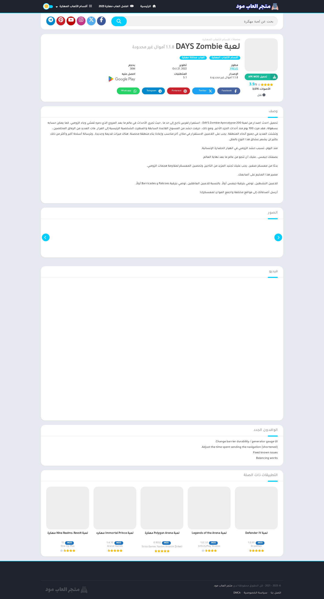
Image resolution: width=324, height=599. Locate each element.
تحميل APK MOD (257, 77)
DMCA (236, 593)
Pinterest (176, 91)
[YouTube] (71, 21)
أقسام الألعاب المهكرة (74, 6)
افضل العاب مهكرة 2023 (114, 6)
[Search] (119, 21)
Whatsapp (126, 91)
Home (236, 40)
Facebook (227, 91)
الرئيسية (146, 6)
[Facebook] (101, 21)
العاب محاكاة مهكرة (193, 57)
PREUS (234, 69)
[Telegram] (50, 21)
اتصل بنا (276, 593)
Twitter (203, 91)
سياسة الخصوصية (255, 593)
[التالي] (46, 237)
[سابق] (278, 237)
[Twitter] (91, 21)
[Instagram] (81, 21)
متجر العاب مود (223, 586)
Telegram (151, 91)
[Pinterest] (60, 21)
